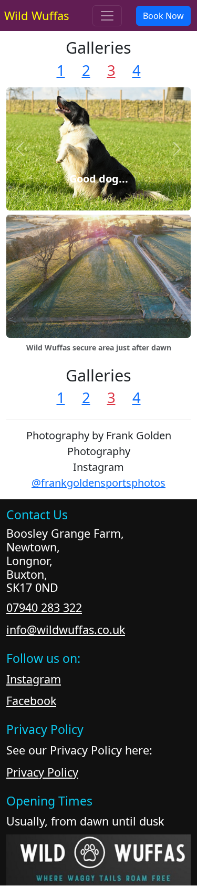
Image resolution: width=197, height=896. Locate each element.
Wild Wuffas (36, 15)
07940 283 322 (44, 607)
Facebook (31, 700)
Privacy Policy (42, 772)
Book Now (163, 16)
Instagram (33, 679)
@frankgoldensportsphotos (98, 483)
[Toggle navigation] (107, 15)
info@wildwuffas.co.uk (65, 629)
